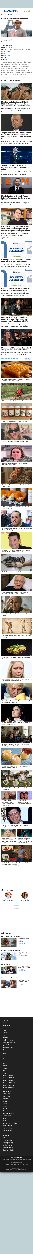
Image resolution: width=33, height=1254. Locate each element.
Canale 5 (5, 1066)
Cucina (5, 1108)
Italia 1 (5, 1068)
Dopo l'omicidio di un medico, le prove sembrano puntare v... (24, 981)
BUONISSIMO (14, 1162)
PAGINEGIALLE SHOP (22, 1159)
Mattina (5, 1023)
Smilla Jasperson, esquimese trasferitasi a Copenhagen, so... (24, 954)
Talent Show (6, 1096)
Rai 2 (4, 1058)
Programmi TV (7, 1091)
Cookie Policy (25, 1164)
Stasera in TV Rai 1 (8, 1075)
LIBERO (3, 1159)
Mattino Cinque (7, 1145)
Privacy (18, 1164)
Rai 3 (4, 1061)
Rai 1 (4, 1056)
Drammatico (21, 943)
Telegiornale (6, 1106)
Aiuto (22, 1165)
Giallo (12, 14)
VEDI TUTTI (16, 905)
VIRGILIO (8, 1159)
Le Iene (5, 1138)
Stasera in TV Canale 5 (9, 1085)
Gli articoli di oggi (8, 1047)
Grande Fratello (7, 1128)
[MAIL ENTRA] (26, 11)
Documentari (7, 1116)
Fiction (5, 1103)
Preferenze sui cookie (14, 1165)
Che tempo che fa (8, 1150)
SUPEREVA (19, 1162)
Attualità (5, 1111)
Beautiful (5, 1133)
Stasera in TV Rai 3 (8, 1080)
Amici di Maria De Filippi (10, 1123)
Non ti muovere (6, 964)
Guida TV (5, 1020)
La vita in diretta (8, 1147)
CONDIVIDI (5, 40)
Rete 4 (5, 1063)
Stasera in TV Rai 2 (8, 1078)
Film (9, 14)
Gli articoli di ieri (8, 1050)
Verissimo (6, 1135)
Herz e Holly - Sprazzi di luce (10, 936)
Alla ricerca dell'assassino (10, 978)
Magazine (3, 14)
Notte (4, 1030)
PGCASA (29, 1159)
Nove (4, 1073)
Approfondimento (8, 1113)
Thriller (20, 957)
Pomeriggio (6, 1025)
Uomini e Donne (7, 1125)
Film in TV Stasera (8, 1040)
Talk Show (6, 1098)
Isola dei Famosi (7, 1130)
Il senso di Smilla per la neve (10, 950)
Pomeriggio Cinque (8, 1143)
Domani (5, 1033)
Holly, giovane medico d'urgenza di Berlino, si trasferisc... (24, 940)
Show (4, 1118)
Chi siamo (7, 1164)
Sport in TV (6, 1045)
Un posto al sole (7, 1140)
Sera (4, 1028)
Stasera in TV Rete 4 (9, 1083)
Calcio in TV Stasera (9, 1042)
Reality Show (6, 1094)
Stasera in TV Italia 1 (9, 1088)
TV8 (4, 1070)
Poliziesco (21, 984)
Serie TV (5, 1037)
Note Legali (13, 1164)
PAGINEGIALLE (13, 1159)
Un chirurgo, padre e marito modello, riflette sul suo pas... (24, 968)
